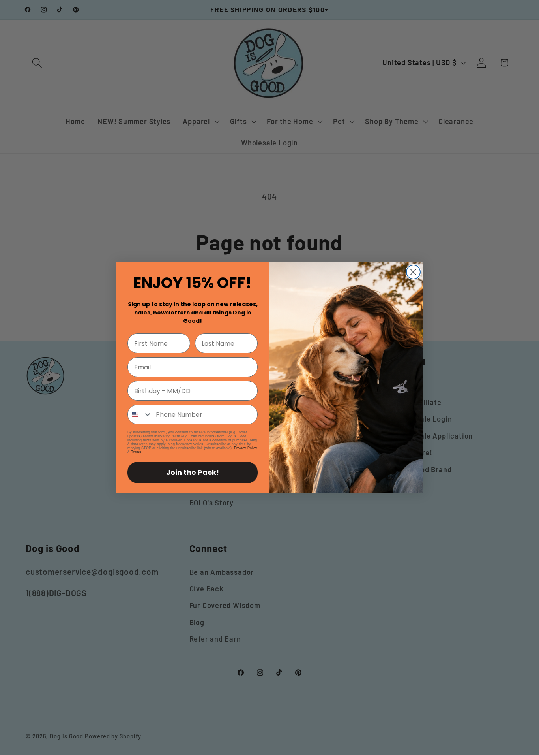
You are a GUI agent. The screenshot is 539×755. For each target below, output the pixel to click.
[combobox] (140, 414)
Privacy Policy (245, 448)
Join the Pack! (192, 472)
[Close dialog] (413, 272)
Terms (136, 452)
